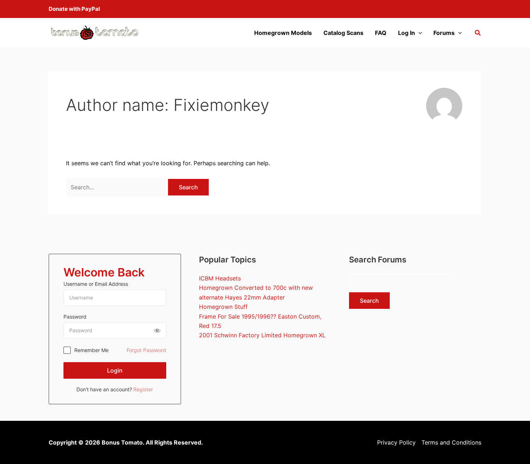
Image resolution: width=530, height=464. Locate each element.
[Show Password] (157, 330)
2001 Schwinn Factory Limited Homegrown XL (262, 335)
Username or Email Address (95, 284)
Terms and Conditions (451, 442)
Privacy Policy (396, 442)
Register (143, 389)
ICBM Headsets (220, 278)
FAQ (381, 32)
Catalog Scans (343, 32)
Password (75, 317)
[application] (418, 32)
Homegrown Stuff (223, 306)
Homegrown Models (283, 32)
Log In (406, 32)
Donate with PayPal (74, 8)
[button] (478, 33)
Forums (444, 32)
